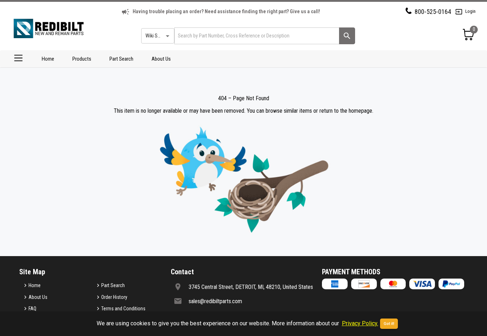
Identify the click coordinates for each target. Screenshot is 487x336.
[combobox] (256, 36)
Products (81, 59)
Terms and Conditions (123, 308)
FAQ (32, 308)
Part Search (121, 59)
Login (470, 11)
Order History (114, 297)
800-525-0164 (433, 11)
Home (48, 59)
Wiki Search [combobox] (157, 36)
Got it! (389, 323)
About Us (161, 59)
